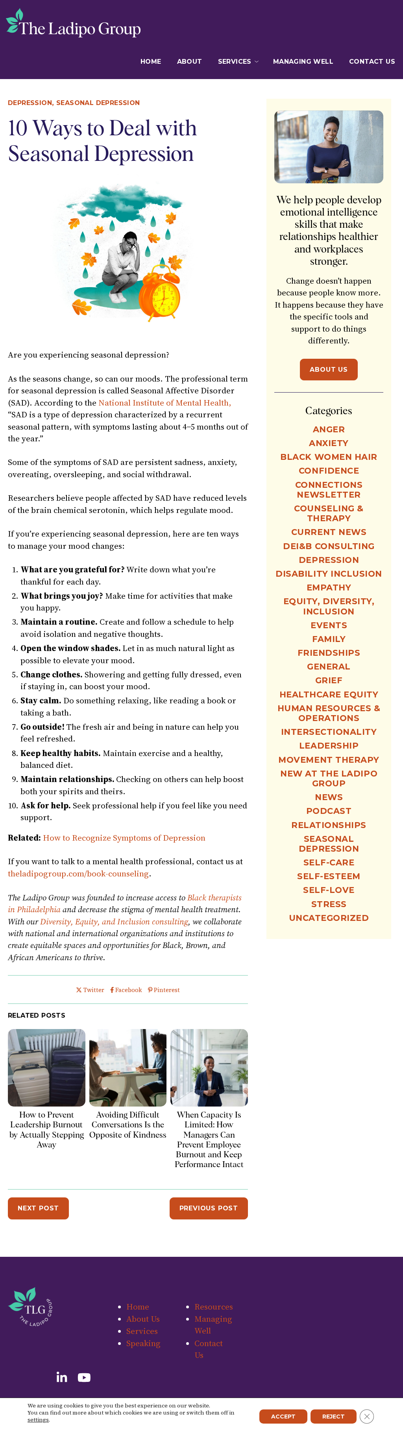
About (189, 61)
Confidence (329, 471)
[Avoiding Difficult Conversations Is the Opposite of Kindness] (128, 1103)
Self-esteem (328, 876)
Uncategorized (329, 918)
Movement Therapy (328, 760)
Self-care (329, 862)
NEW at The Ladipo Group (328, 778)
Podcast (329, 811)
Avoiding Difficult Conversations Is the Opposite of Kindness (127, 1124)
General (329, 666)
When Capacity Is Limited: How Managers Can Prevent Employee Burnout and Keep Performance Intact (209, 1139)
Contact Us (372, 61)
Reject (333, 1416)
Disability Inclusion (328, 574)
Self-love (329, 890)
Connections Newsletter (329, 490)
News (329, 797)
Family (329, 639)
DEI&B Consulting (328, 546)
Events (329, 625)
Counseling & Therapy (328, 513)
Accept (283, 1416)
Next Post (38, 1208)
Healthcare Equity (329, 694)
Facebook (128, 990)
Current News (328, 532)
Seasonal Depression (98, 103)
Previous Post (208, 1208)
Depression (30, 103)
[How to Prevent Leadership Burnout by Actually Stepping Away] (46, 1103)
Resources (213, 1306)
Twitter (93, 990)
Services (234, 61)
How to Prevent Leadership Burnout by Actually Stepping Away (46, 1129)
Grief (329, 680)
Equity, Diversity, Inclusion (328, 606)
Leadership (329, 746)
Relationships (328, 825)
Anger (329, 429)
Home (150, 61)
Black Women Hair (328, 457)
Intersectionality (329, 732)
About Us (329, 369)
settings (38, 1419)
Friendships (329, 653)
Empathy (329, 587)
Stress (329, 904)
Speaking (143, 1343)
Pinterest (166, 990)
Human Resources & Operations (329, 713)
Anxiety (329, 443)
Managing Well (303, 61)
